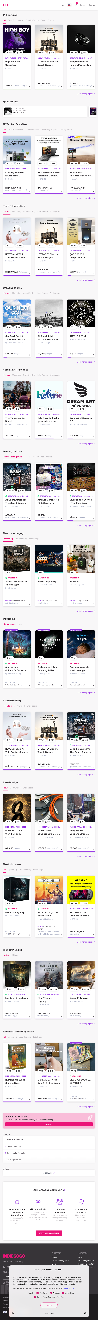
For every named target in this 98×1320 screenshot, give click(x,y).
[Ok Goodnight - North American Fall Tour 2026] (49, 313)
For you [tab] (6, 211)
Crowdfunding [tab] (29, 211)
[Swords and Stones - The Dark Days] (81, 477)
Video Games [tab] (38, 457)
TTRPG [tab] (27, 457)
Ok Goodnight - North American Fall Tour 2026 (48, 339)
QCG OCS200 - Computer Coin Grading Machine (79, 257)
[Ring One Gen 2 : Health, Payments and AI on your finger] (81, 39)
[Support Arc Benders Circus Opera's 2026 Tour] (81, 808)
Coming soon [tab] (9, 624)
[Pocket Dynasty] (49, 559)
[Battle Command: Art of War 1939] (17, 559)
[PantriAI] (81, 559)
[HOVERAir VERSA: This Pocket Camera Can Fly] (17, 231)
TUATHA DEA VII (78, 336)
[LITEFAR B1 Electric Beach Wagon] (49, 39)
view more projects (85, 94)
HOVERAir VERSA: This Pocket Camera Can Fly (16, 257)
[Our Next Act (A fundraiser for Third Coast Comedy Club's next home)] (17, 313)
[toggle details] (30, 88)
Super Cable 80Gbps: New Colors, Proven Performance (49, 834)
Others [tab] (49, 457)
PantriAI (74, 581)
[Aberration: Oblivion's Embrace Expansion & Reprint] (17, 644)
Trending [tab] (7, 706)
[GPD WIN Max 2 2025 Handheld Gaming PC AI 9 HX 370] (49, 150)
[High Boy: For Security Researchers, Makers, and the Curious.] (17, 39)
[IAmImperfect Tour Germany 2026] (49, 644)
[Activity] (76, 5)
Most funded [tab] (19, 706)
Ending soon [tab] (55, 211)
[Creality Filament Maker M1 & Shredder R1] (17, 150)
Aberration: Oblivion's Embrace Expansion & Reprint (16, 670)
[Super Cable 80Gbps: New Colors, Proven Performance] (49, 808)
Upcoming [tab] (16, 211)
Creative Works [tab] (32, 20)
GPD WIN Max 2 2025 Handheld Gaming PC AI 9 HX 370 (49, 175)
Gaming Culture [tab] (47, 20)
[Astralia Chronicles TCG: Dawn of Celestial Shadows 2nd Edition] (49, 477)
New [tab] (20, 624)
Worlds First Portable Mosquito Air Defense (80, 175)
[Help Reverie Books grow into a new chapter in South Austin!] (49, 395)
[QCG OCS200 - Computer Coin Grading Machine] (81, 231)
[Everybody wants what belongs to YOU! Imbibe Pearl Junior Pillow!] (81, 644)
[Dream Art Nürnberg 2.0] (81, 395)
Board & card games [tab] (12, 457)
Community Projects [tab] (49, 129)
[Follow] (40, 822)
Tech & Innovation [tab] (15, 20)
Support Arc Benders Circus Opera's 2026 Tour (80, 834)
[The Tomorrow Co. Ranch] (17, 395)
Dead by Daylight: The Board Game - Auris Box (15, 503)
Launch (48, 1124)
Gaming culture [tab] (66, 129)
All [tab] (4, 20)
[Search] (63, 5)
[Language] (69, 5)
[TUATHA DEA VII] (81, 313)
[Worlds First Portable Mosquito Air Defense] (81, 150)
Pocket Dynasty (47, 581)
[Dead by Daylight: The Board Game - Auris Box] (17, 477)
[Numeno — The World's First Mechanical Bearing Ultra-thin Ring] (17, 808)
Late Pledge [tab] (43, 211)
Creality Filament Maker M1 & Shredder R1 (15, 175)
